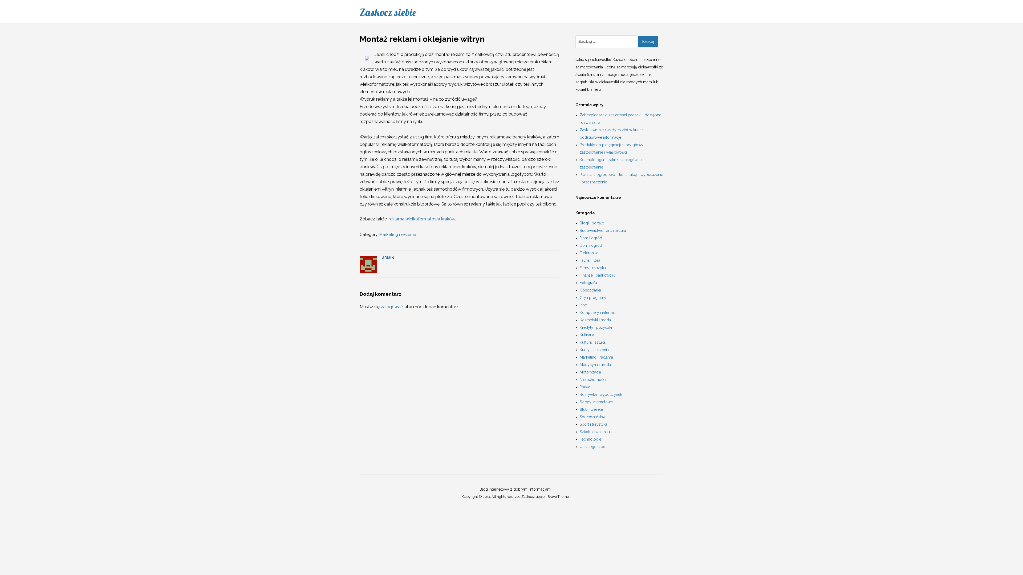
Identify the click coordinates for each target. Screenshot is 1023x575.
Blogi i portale (592, 223)
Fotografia (588, 283)
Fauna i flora (590, 260)
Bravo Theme (558, 497)
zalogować (392, 306)
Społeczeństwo (593, 417)
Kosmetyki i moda (595, 320)
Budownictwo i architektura (603, 230)
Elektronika (589, 253)
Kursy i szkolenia (594, 350)
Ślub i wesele (591, 409)
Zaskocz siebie (388, 12)
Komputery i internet (597, 312)
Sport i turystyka (593, 424)
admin (388, 258)
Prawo (585, 387)
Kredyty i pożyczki (596, 327)
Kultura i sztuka (593, 342)
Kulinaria (587, 335)
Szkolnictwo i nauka (597, 432)
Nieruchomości (593, 379)
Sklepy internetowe (596, 402)
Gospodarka (590, 290)
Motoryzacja (590, 372)
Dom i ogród (591, 238)
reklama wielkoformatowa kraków (422, 218)
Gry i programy (593, 297)
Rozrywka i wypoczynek (601, 394)
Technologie (590, 439)
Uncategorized (592, 447)
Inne (583, 305)
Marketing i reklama (397, 234)
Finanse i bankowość (598, 275)
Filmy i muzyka (593, 268)
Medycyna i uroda (595, 365)
